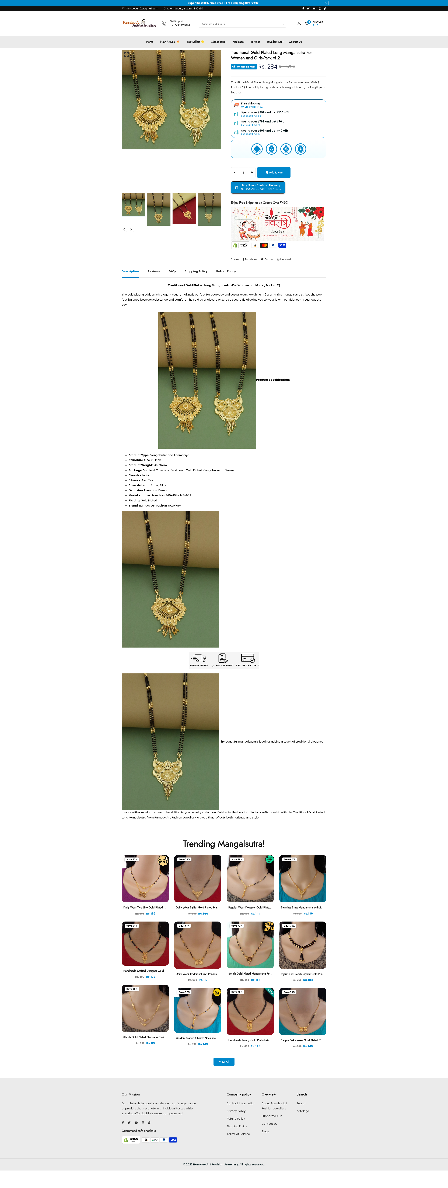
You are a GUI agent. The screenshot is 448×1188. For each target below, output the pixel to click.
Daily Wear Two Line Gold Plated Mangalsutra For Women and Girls (163, 907)
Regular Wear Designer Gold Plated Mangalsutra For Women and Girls (270, 907)
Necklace (238, 42)
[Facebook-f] (303, 8)
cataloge (303, 1111)
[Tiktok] (325, 8)
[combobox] (242, 24)
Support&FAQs (272, 1116)
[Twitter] (308, 8)
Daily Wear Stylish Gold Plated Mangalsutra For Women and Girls (215, 907)
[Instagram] (319, 8)
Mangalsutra (218, 42)
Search (301, 1103)
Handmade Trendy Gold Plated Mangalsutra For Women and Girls (267, 1040)
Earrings (255, 42)
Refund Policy (236, 1119)
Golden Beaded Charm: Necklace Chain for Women (207, 1038)
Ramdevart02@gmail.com (141, 8)
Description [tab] (130, 271)
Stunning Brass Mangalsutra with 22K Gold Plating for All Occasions (321, 907)
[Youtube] (314, 8)
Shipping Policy (237, 1126)
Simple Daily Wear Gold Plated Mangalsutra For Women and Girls (320, 1040)
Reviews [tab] (154, 271)
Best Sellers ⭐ (195, 42)
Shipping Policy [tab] (196, 271)
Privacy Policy (236, 1111)
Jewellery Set (274, 42)
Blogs (265, 1131)
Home (149, 42)
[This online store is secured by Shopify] (241, 245)
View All (224, 1062)
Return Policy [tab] (226, 271)
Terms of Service (238, 1134)
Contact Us (295, 42)
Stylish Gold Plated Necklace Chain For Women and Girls (157, 1037)
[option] (171, 99)
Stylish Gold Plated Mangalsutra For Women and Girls (260, 974)
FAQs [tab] (172, 271)
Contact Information (241, 1103)
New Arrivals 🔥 (170, 42)
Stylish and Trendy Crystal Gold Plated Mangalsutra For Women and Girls (324, 974)
